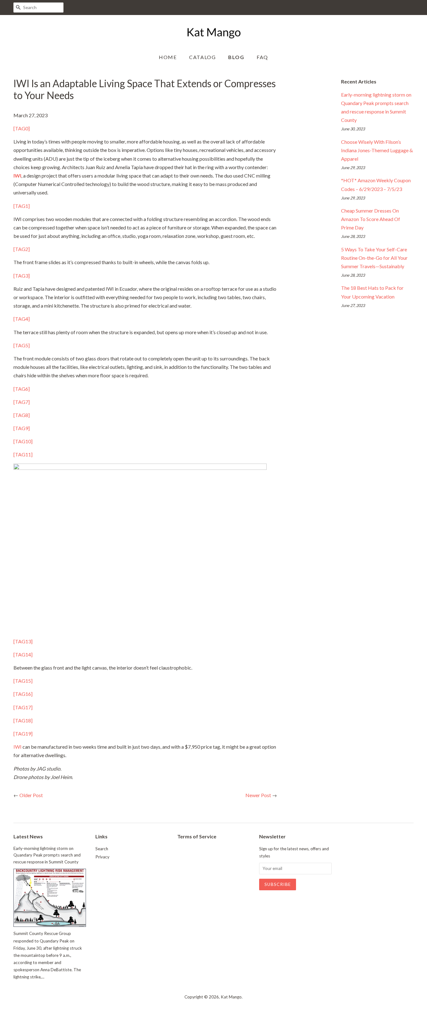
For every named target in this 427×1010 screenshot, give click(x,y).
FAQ (262, 57)
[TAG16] (23, 694)
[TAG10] (23, 441)
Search (101, 848)
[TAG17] (23, 707)
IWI (17, 747)
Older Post (31, 795)
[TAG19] (23, 733)
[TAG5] (21, 345)
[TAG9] (21, 428)
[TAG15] (23, 681)
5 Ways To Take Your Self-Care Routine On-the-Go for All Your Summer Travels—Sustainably (374, 257)
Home (168, 57)
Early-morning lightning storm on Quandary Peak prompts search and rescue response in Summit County (47, 855)
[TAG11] (23, 454)
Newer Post (258, 795)
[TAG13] (23, 641)
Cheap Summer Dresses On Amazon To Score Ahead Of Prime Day (370, 219)
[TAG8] (21, 415)
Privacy (102, 856)
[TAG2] (21, 249)
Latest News (28, 836)
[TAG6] (21, 389)
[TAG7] (21, 402)
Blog (236, 57)
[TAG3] (21, 276)
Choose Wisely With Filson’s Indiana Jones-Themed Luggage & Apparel (377, 150)
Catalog (202, 57)
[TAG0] (21, 128)
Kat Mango (231, 996)
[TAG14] (23, 654)
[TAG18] (23, 720)
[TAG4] (21, 319)
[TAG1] (21, 206)
